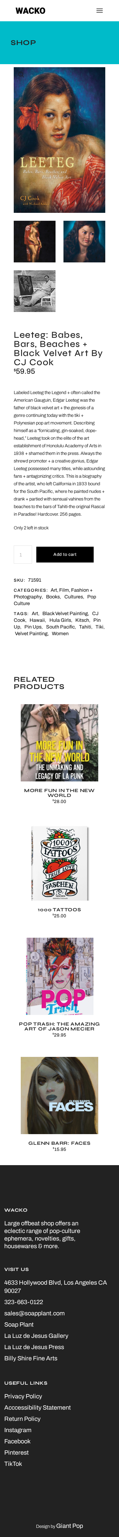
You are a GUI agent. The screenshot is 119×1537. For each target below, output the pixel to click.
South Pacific (60, 626)
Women (60, 633)
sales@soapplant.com (34, 1313)
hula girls (60, 620)
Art (35, 613)
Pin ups (32, 626)
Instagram (17, 1430)
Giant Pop (69, 1525)
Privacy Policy (23, 1396)
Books (53, 596)
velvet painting (31, 633)
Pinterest (16, 1452)
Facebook (17, 1441)
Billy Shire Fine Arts (30, 1358)
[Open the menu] (100, 11)
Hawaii (37, 620)
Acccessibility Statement (37, 1407)
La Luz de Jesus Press (34, 1347)
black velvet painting (65, 613)
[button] (21, 74)
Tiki (99, 626)
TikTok (13, 1463)
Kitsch (82, 620)
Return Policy (22, 1418)
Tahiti (85, 626)
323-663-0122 (23, 1302)
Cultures (73, 596)
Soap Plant (19, 1324)
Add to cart (65, 554)
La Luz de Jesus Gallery (36, 1335)
